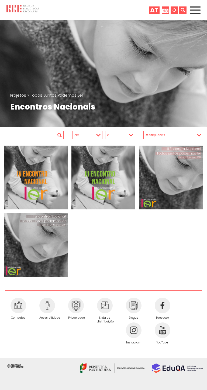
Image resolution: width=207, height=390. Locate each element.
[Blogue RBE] (133, 305)
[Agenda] (165, 10)
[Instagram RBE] (133, 330)
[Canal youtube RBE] (162, 330)
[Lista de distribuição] (104, 305)
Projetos (18, 95)
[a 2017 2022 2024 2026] (119, 135)
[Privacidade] (76, 305)
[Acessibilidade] (47, 305)
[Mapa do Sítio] (174, 10)
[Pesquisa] (183, 10)
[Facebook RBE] (162, 305)
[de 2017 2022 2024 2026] (83, 135)
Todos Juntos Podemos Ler (56, 95)
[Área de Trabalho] (154, 10)
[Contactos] (18, 305)
